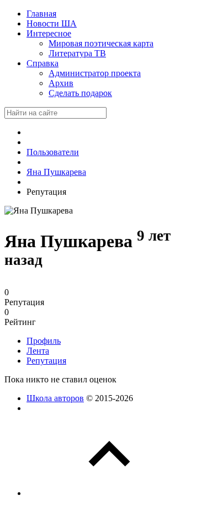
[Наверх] (109, 493)
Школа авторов (55, 398)
